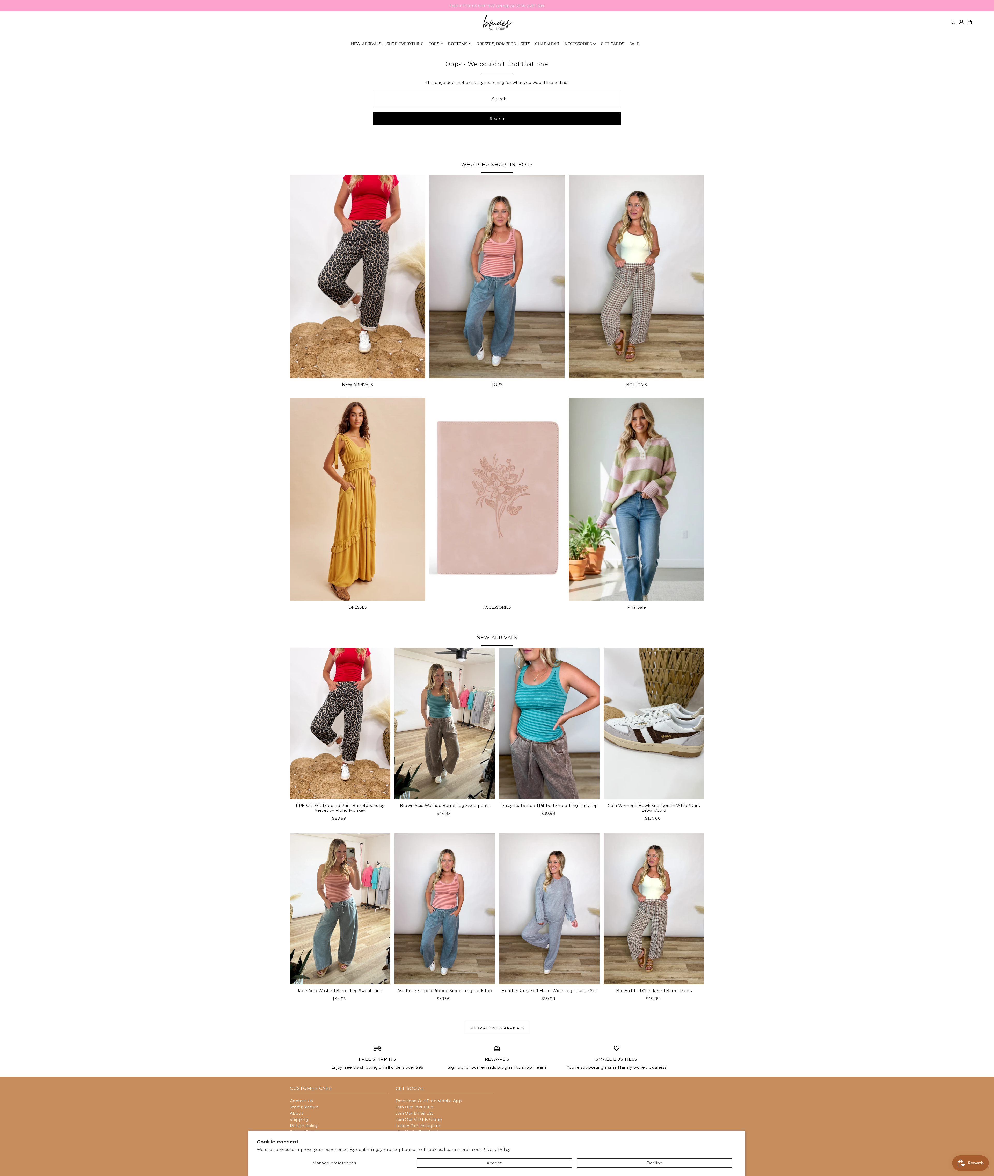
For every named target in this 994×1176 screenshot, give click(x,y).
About (296, 1113)
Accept (494, 1162)
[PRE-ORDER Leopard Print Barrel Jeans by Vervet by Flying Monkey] (340, 723)
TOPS (497, 384)
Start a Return (304, 1106)
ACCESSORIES (497, 607)
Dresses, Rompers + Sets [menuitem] (503, 43)
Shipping (299, 1119)
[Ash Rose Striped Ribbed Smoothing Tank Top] (444, 908)
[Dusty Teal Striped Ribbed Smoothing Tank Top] (549, 723)
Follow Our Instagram (418, 1125)
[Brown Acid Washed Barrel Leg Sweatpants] (444, 723)
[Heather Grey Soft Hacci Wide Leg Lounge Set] (549, 908)
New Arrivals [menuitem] (366, 43)
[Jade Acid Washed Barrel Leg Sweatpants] (340, 908)
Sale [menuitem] (634, 43)
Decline (655, 1162)
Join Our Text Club (415, 1106)
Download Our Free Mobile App (429, 1100)
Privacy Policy (496, 1149)
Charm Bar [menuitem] (547, 43)
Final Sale (636, 607)
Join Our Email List (414, 1113)
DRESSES (357, 607)
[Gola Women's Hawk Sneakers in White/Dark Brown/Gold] (654, 723)
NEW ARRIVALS (357, 384)
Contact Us (301, 1100)
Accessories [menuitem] (578, 43)
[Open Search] (953, 22)
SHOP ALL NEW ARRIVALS (497, 1027)
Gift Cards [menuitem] (612, 43)
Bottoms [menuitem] (457, 43)
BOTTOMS (636, 384)
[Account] (961, 22)
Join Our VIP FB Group (419, 1119)
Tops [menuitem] (434, 43)
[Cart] (970, 22)
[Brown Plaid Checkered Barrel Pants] (654, 908)
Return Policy (304, 1125)
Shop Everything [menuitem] (405, 43)
